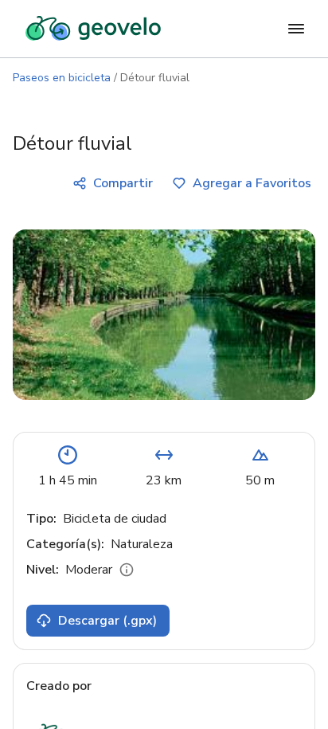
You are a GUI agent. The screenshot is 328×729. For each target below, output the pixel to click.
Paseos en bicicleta (62, 77)
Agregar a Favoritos (252, 183)
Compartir (123, 183)
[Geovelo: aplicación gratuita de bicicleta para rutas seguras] (93, 28)
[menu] (296, 29)
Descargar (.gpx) (107, 620)
